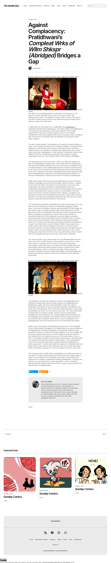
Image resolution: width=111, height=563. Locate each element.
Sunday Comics (13, 496)
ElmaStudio (52, 550)
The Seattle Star (11, 5)
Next (104, 434)
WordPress (65, 550)
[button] (33, 371)
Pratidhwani (70, 127)
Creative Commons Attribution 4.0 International (56, 562)
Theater (30, 407)
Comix (5, 500)
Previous (8, 434)
